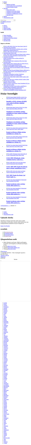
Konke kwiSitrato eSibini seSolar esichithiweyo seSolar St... (16, 133)
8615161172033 (12, 249)
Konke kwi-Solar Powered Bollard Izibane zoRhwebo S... (16, 70)
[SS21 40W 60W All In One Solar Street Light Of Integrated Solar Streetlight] (17, 163)
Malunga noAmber (10, 4)
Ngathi (5, 212)
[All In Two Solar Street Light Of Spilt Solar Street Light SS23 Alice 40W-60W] (17, 138)
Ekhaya (5, 1)
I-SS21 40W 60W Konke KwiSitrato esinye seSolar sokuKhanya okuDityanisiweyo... (15, 49)
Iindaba (5, 16)
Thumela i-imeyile (5, 255)
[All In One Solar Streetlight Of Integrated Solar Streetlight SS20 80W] (17, 181)
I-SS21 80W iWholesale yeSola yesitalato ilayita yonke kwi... (15, 158)
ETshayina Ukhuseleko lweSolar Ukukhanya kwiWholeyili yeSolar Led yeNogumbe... (13, 75)
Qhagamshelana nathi (8, 17)
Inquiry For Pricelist (5, 226)
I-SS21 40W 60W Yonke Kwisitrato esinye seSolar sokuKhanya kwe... (16, 167)
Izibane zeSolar (6, 28)
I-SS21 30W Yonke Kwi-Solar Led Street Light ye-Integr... (16, 54)
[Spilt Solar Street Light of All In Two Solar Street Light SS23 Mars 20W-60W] (17, 119)
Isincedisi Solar (9, 15)
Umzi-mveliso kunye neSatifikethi (14, 5)
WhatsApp (3, 256)
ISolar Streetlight (7, 29)
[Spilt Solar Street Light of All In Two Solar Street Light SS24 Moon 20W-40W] (17, 108)
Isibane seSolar (6, 39)
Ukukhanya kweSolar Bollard (13, 12)
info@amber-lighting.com (14, 247)
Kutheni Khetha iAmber (11, 7)
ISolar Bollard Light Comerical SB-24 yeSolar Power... (16, 63)
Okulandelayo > (5, 205)
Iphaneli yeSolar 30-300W (9, 82)
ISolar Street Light (10, 9)
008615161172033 (11, 246)
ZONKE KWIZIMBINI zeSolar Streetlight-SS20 (14, 66)
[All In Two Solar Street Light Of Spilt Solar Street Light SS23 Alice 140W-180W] (17, 129)
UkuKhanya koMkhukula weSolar (14, 13)
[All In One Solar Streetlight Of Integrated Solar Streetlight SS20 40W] (17, 198)
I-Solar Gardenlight (7, 36)
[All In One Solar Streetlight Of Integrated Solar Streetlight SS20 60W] (17, 189)
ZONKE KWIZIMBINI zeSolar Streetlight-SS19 (14, 90)
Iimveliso (5, 8)
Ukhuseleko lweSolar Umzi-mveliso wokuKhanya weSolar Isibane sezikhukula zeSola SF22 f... (14, 86)
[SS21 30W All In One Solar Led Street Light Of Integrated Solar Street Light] (17, 172)
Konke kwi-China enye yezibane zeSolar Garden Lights (16, 79)
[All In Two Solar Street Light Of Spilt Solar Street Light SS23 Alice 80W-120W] (17, 146)
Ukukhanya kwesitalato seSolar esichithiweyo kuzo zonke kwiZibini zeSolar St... (16, 113)
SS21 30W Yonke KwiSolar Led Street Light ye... (15, 176)
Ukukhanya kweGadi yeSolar (13, 11)
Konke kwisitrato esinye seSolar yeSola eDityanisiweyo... (15, 184)
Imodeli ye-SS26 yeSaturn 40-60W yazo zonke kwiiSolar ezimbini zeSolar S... (16, 103)
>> (9, 205)
